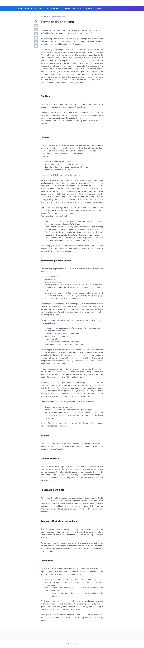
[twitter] (36, 29)
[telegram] (36, 37)
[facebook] (36, 25)
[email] (36, 46)
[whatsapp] (36, 33)
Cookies (75, 644)
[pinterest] (36, 42)
